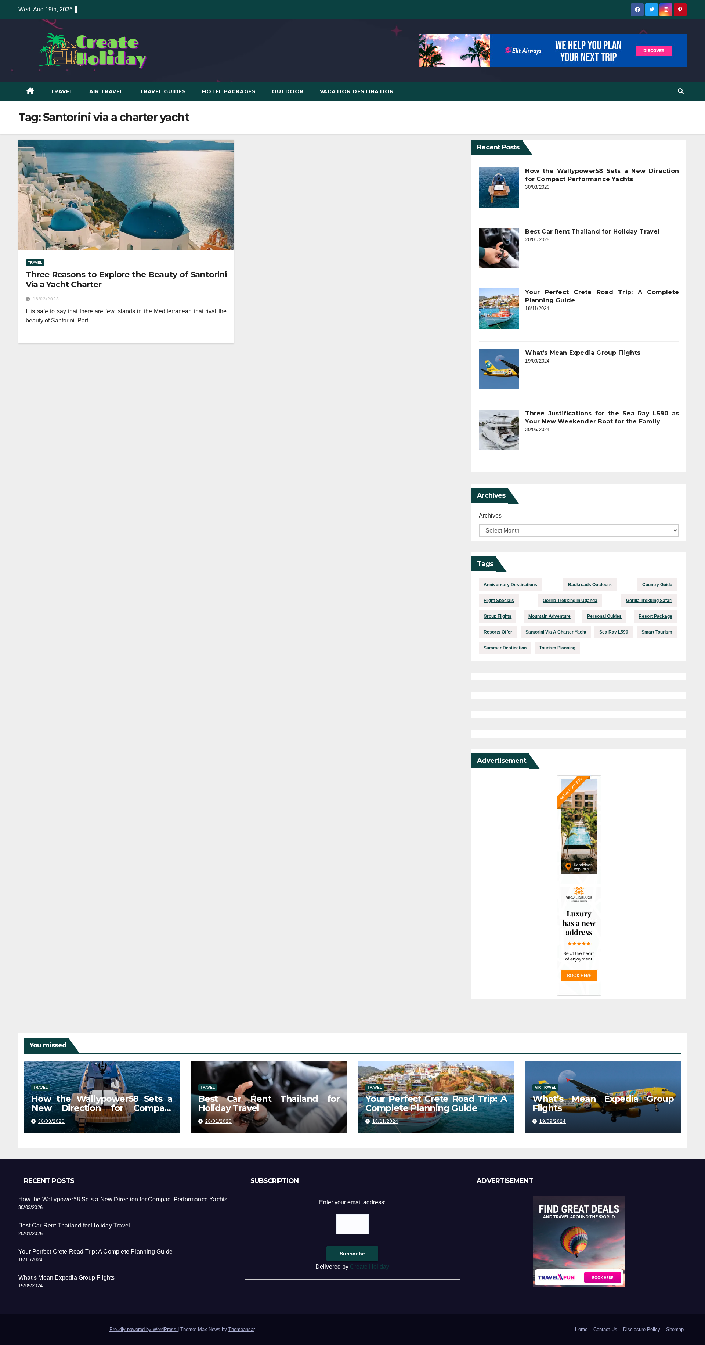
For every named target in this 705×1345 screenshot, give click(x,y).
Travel (61, 91)
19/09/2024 (552, 1121)
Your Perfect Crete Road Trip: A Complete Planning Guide (436, 1103)
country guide (657, 584)
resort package (655, 616)
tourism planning (557, 647)
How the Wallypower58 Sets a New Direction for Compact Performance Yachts (102, 1107)
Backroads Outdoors (590, 584)
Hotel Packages (229, 91)
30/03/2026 (51, 1121)
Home (581, 1329)
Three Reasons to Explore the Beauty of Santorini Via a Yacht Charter (126, 279)
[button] (681, 91)
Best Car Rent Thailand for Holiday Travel (592, 231)
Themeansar (241, 1329)
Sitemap (675, 1329)
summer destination (505, 647)
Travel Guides (163, 91)
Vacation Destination (357, 91)
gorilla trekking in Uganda (570, 600)
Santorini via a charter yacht (555, 632)
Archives (490, 515)
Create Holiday (369, 1266)
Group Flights (497, 616)
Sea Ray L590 (613, 632)
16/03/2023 (46, 299)
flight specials (499, 600)
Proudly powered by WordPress (143, 1329)
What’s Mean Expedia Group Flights (582, 352)
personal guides (604, 616)
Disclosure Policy (641, 1329)
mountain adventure (549, 616)
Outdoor (288, 91)
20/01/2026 (218, 1121)
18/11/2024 (385, 1121)
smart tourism (656, 632)
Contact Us (605, 1329)
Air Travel (106, 91)
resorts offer (498, 632)
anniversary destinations (510, 584)
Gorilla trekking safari (649, 600)
